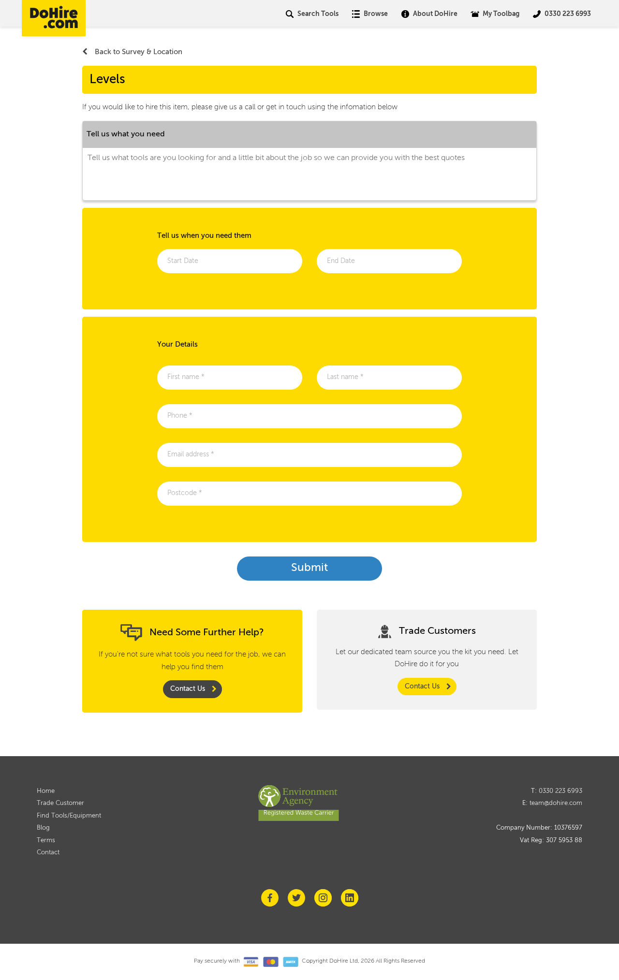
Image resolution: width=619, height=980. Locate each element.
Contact (48, 852)
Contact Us (187, 689)
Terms (46, 840)
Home (46, 791)
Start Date (185, 263)
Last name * (348, 379)
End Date (343, 263)
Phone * (182, 418)
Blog (43, 828)
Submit (309, 568)
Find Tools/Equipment (69, 816)
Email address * (195, 456)
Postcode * (187, 495)
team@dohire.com (556, 803)
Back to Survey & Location (138, 52)
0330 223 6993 (560, 791)
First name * (189, 379)
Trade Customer (60, 803)
